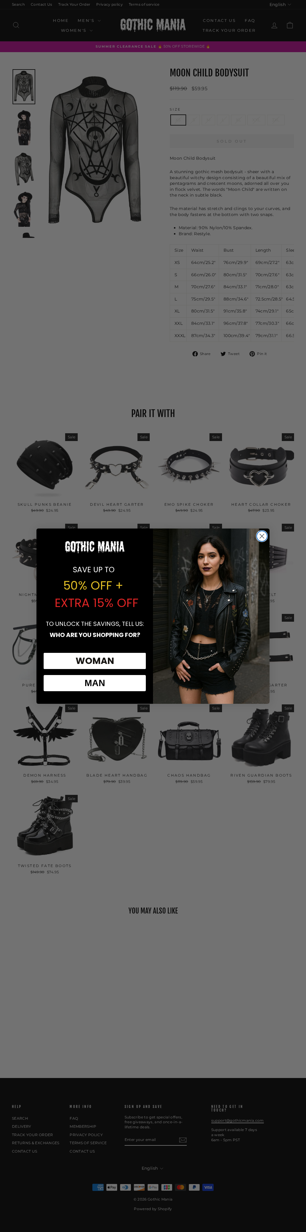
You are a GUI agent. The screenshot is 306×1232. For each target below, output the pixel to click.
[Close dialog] (262, 536)
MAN (95, 683)
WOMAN (95, 660)
